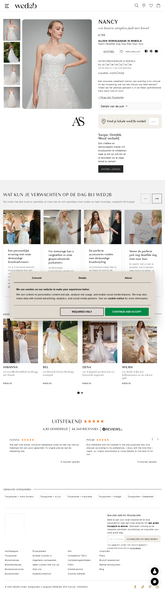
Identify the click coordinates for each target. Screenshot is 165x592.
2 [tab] (82, 393)
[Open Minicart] (158, 5)
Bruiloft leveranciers (109, 560)
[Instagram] (157, 586)
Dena (86, 367)
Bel (46, 367)
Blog (101, 569)
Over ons (37, 569)
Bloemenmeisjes (13, 564)
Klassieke (87, 496)
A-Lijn (58, 496)
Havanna (10, 367)
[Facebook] (135, 586)
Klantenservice (75, 569)
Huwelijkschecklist (42, 573)
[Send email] (156, 51)
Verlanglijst (151, 5)
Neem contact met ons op (46, 564)
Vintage (117, 496)
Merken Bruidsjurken (109, 564)
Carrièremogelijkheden (79, 560)
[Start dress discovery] (155, 571)
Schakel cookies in (42, 555)
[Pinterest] (150, 586)
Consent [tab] (37, 278)
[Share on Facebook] (146, 51)
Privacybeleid (39, 550)
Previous (31, 75)
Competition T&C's (77, 555)
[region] (83, 451)
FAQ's (71, 564)
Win (70, 550)
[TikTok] (142, 586)
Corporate (104, 550)
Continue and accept (126, 311)
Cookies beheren (76, 573)
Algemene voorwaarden (44, 560)
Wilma (127, 367)
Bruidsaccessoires (14, 569)
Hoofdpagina (11, 550)
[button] (152, 439)
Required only (82, 311)
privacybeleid (135, 548)
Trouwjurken (11, 496)
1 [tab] (78, 393)
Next (83, 75)
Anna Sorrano (27, 496)
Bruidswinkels (12, 573)
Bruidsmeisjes (12, 560)
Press (102, 555)
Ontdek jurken (110, 168)
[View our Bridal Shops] (144, 5)
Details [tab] (83, 278)
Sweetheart (148, 496)
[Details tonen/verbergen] (126, 106)
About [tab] (128, 278)
